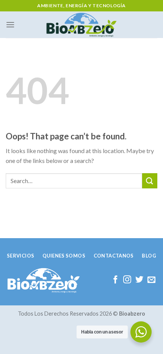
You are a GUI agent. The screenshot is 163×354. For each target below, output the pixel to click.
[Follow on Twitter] (139, 280)
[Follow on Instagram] (127, 280)
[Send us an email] (151, 280)
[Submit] (149, 180)
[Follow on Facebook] (115, 280)
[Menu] (10, 24)
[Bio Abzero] (81, 24)
